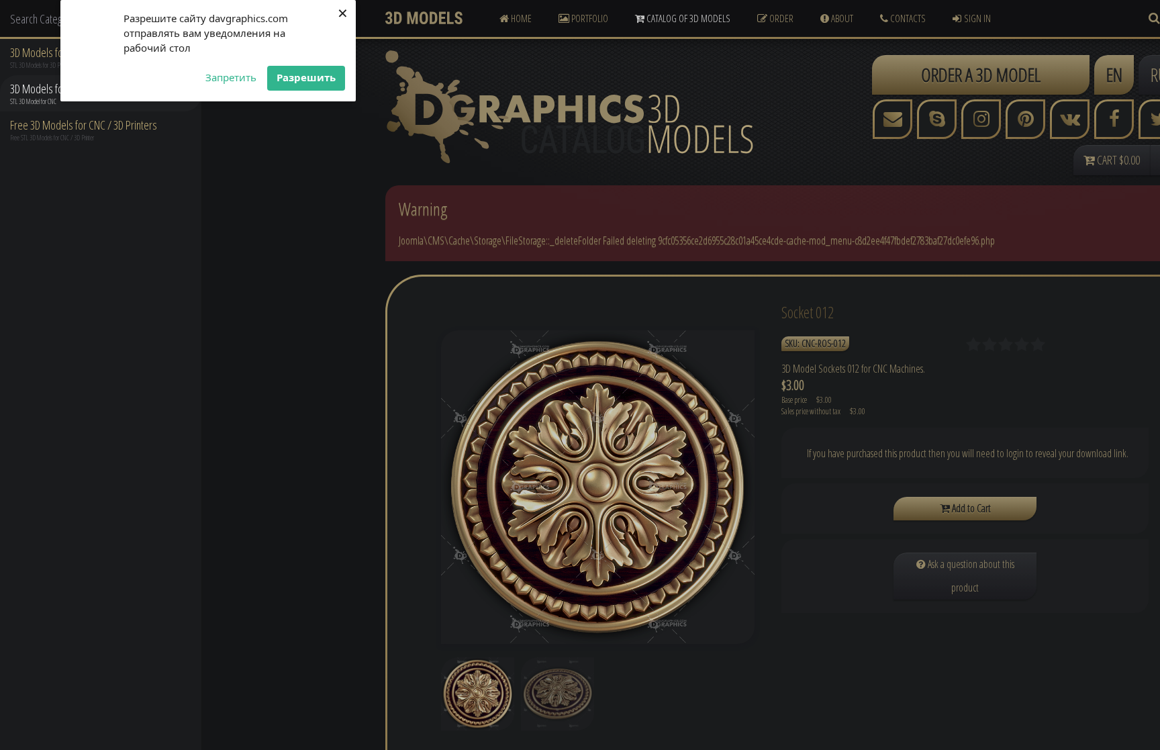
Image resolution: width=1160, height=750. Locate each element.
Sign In (977, 18)
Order (780, 18)
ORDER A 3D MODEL (981, 74)
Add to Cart (970, 508)
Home (520, 18)
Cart (1117, 160)
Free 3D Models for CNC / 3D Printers (83, 125)
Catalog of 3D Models (687, 18)
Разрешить (306, 77)
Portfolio (588, 18)
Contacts (907, 18)
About (841, 18)
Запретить (230, 77)
